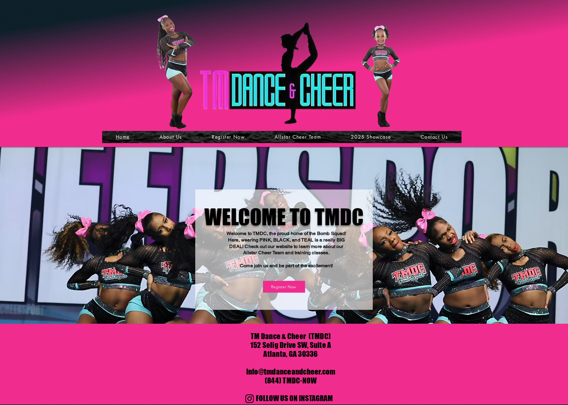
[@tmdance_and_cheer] (249, 398)
